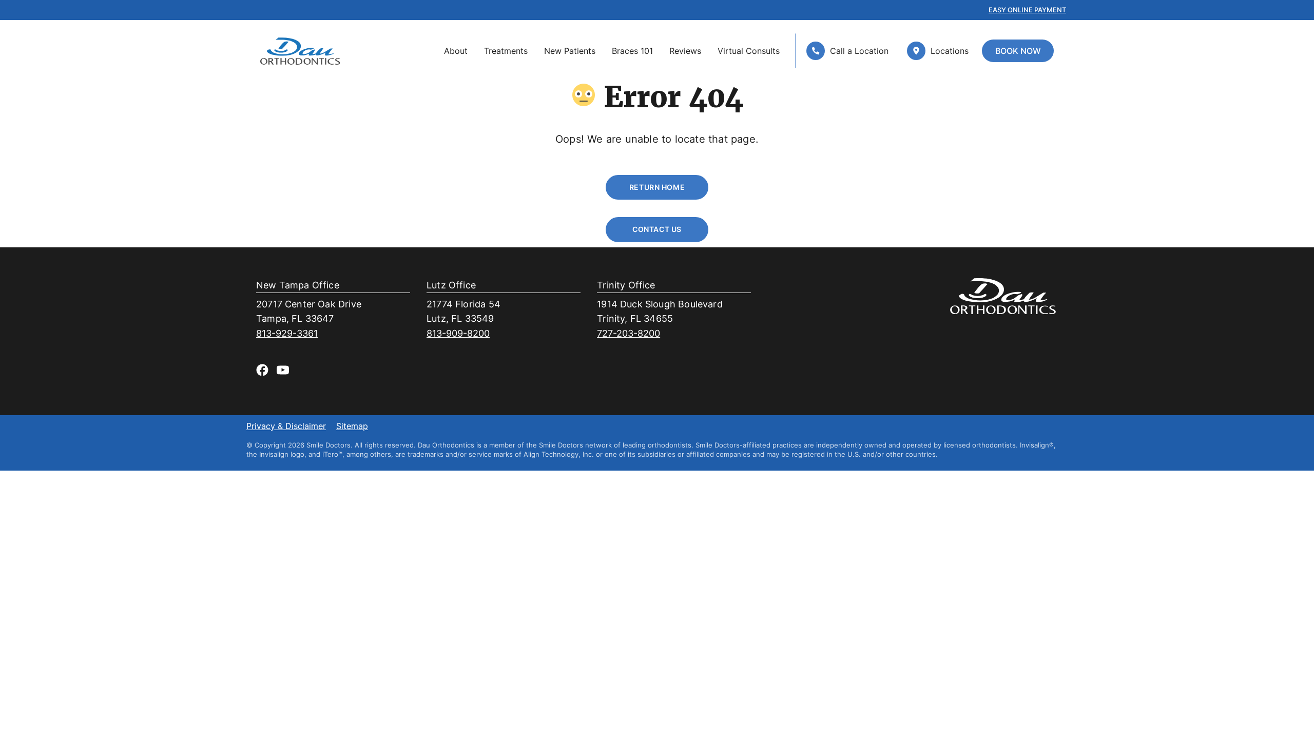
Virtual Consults (749, 50)
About (456, 50)
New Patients (569, 50)
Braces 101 (632, 50)
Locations (950, 50)
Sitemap (352, 426)
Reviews (685, 50)
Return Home (657, 187)
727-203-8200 (628, 333)
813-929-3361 (287, 333)
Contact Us (657, 229)
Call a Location (859, 50)
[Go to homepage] (300, 50)
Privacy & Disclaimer (286, 426)
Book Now (1018, 50)
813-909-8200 (458, 333)
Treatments (506, 50)
